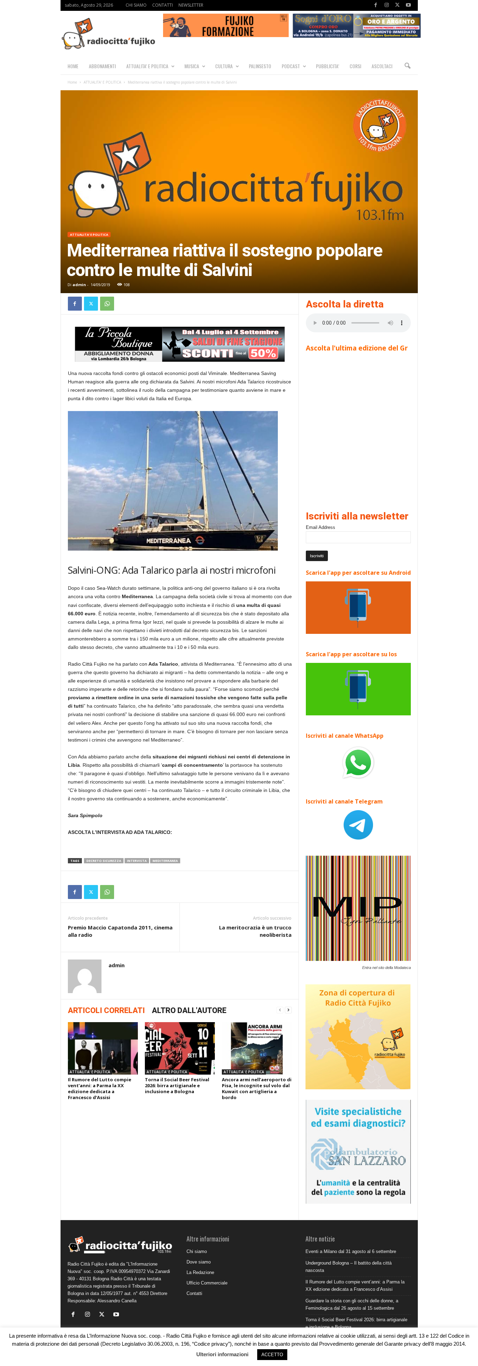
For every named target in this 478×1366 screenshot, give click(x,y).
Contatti (194, 1293)
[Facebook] (376, 5)
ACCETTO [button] (272, 1354)
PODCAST (291, 66)
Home (72, 82)
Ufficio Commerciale (207, 1283)
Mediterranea (165, 860)
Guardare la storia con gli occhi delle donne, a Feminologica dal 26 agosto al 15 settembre (351, 1304)
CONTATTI (162, 5)
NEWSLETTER (190, 5)
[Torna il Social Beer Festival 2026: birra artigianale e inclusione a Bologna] (180, 1048)
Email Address (320, 527)
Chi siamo (197, 1251)
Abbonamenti (102, 66)
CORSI (355, 66)
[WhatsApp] (107, 304)
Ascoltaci (382, 66)
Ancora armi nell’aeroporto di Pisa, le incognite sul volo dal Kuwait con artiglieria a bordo (256, 1088)
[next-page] (288, 1010)
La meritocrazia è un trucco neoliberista (255, 931)
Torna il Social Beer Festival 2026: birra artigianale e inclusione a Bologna (177, 1085)
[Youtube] (408, 5)
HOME (73, 66)
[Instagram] (386, 5)
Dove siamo (199, 1262)
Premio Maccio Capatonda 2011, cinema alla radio (120, 931)
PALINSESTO (260, 66)
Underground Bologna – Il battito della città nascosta (348, 1266)
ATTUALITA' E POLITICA (102, 82)
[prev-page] (279, 1010)
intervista (137, 860)
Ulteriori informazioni (222, 1354)
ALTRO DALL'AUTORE (189, 1010)
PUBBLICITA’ (327, 66)
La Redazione (200, 1272)
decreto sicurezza (103, 860)
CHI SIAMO (136, 5)
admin (79, 284)
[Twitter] (397, 5)
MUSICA (191, 66)
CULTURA (224, 66)
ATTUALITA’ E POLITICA (147, 66)
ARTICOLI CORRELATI (106, 1010)
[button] (407, 66)
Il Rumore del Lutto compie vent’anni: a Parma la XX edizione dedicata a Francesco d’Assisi (99, 1088)
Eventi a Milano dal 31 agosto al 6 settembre (350, 1251)
